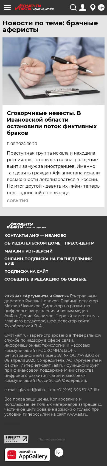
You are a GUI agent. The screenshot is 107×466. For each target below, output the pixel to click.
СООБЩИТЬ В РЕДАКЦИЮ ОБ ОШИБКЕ (45, 279)
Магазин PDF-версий (28, 251)
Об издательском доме (32, 243)
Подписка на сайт (26, 271)
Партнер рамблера (52, 439)
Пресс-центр (79, 243)
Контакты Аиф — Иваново (35, 235)
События (17, 201)
